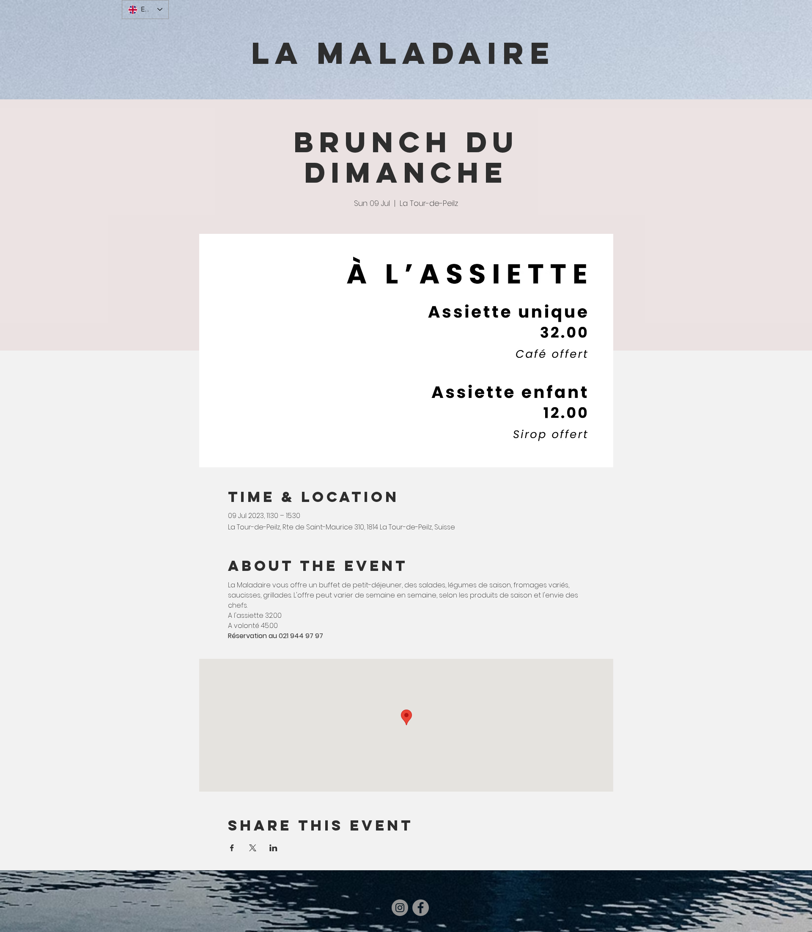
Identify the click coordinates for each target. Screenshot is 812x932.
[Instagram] (400, 907)
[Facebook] (420, 907)
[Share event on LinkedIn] (273, 847)
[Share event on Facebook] (232, 847)
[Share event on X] (253, 847)
